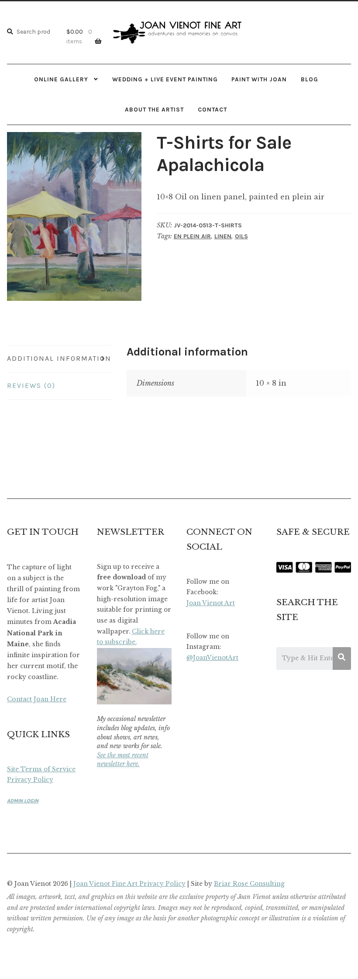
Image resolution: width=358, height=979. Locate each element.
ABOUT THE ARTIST (154, 109)
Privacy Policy (30, 780)
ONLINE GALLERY (61, 79)
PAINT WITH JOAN (259, 79)
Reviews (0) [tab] (31, 385)
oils (241, 236)
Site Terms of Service (41, 769)
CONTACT (212, 109)
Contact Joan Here (36, 699)
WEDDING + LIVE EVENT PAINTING (165, 79)
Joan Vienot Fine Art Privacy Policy (129, 884)
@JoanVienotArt (212, 658)
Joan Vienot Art (210, 603)
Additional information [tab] (59, 358)
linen (222, 236)
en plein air (192, 236)
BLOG (309, 79)
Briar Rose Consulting (249, 884)
